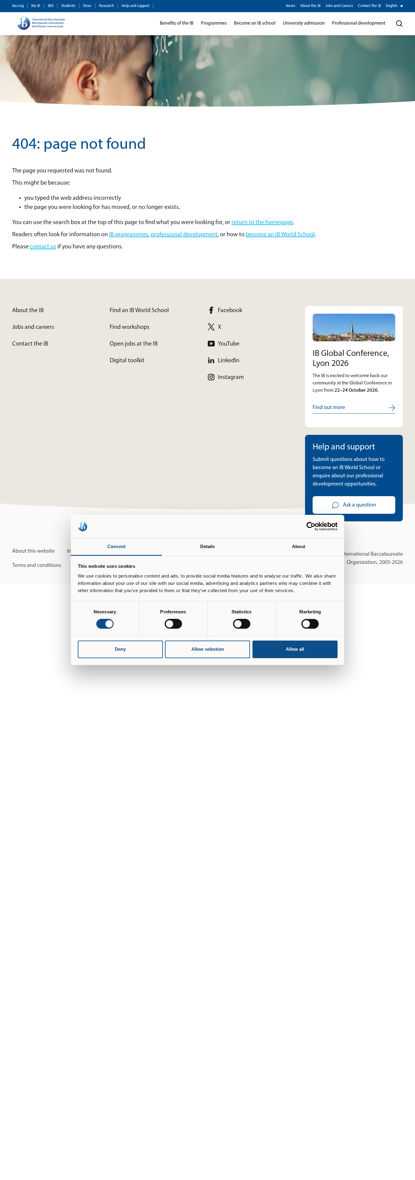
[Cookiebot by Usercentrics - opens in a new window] (311, 526)
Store (87, 6)
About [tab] (298, 546)
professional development (184, 235)
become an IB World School (280, 235)
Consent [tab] (116, 546)
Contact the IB (369, 6)
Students (68, 6)
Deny (120, 649)
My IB (35, 6)
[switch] (173, 624)
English (391, 6)
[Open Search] (399, 23)
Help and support (135, 6)
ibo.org (18, 6)
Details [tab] (207, 546)
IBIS (50, 6)
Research (106, 6)
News (290, 6)
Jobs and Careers (339, 6)
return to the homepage (262, 223)
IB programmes (128, 235)
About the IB (310, 6)
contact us (43, 247)
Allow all (295, 649)
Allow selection (207, 649)
